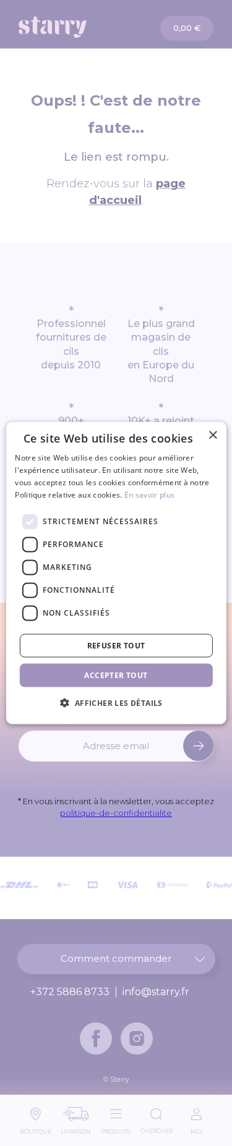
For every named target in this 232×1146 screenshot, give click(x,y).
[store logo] (68, 27)
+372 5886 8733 (70, 992)
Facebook (96, 1038)
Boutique (35, 1128)
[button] (115, 702)
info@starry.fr (155, 992)
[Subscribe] (198, 746)
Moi (196, 1128)
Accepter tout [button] (115, 674)
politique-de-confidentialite (116, 813)
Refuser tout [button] (116, 645)
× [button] (212, 435)
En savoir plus (149, 494)
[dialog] (116, 573)
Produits (116, 1128)
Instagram (137, 1038)
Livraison (76, 1128)
